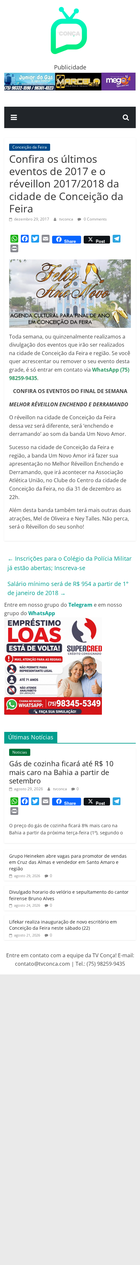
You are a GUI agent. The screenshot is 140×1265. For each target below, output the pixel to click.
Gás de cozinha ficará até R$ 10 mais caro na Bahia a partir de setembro (61, 771)
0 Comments (95, 219)
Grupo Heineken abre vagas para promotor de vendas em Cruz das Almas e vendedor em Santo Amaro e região (68, 862)
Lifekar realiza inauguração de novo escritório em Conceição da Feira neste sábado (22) (63, 925)
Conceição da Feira (29, 147)
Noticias (19, 752)
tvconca (66, 219)
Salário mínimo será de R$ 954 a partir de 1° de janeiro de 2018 (68, 588)
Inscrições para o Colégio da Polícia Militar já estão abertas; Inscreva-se (69, 563)
